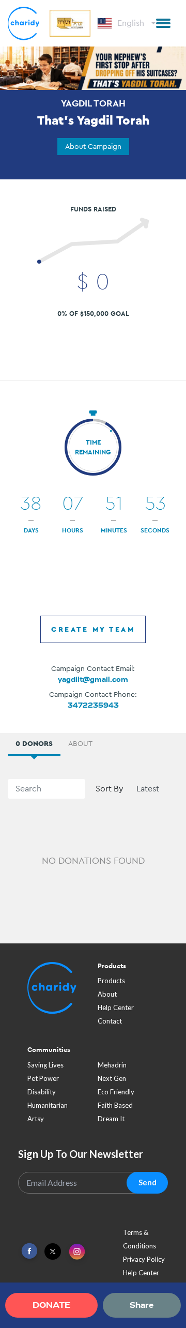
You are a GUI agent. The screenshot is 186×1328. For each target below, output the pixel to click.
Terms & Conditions (139, 1239)
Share (141, 1305)
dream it (111, 1119)
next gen (112, 1078)
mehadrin (112, 1065)
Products (111, 980)
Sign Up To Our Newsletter (80, 1154)
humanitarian (47, 1105)
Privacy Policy (144, 1259)
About (107, 994)
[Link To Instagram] (77, 1252)
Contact (110, 1021)
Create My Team (93, 629)
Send (147, 1182)
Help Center (116, 1007)
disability (41, 1092)
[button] (163, 23)
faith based (115, 1105)
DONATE (51, 1305)
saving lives (45, 1065)
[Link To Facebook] (29, 1251)
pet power (43, 1078)
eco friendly (116, 1092)
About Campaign (93, 146)
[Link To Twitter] (52, 1251)
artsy (35, 1119)
